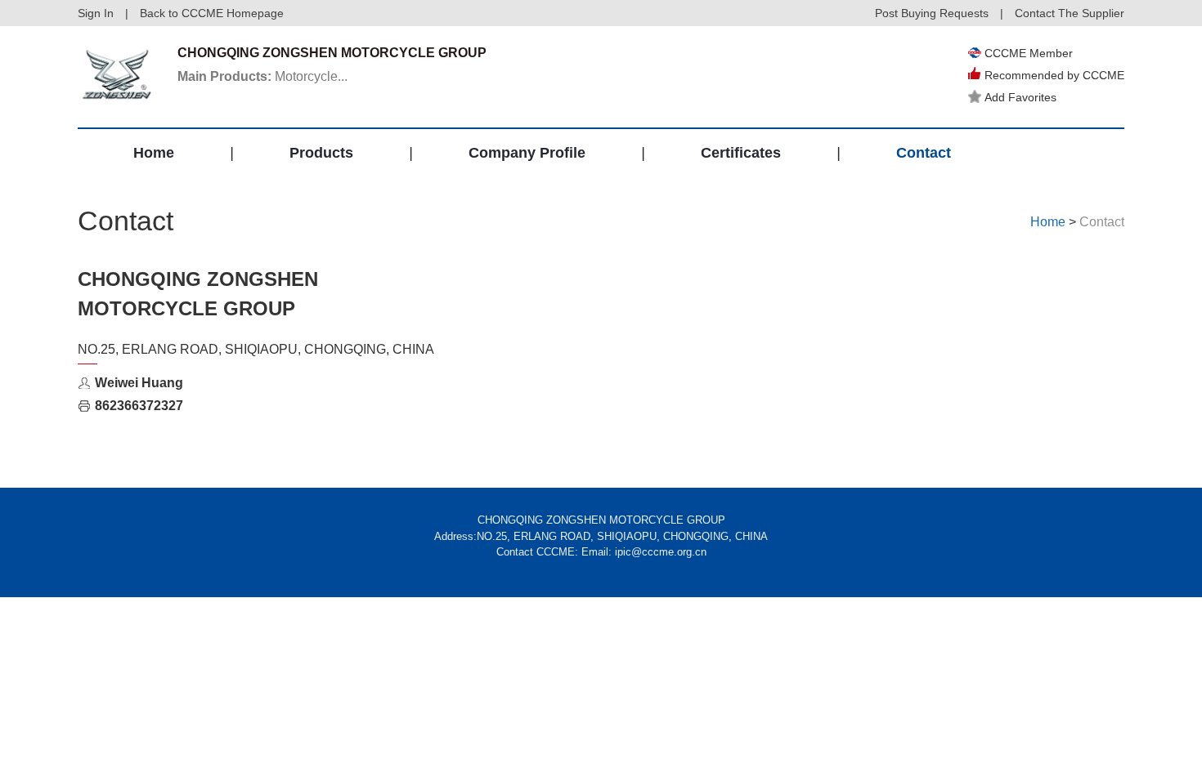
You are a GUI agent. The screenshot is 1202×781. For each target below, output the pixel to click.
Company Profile (527, 153)
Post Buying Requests (932, 13)
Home (153, 153)
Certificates (741, 153)
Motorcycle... (262, 76)
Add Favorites (1020, 97)
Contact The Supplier (1069, 13)
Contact (923, 153)
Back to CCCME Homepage (212, 13)
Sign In (96, 13)
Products (321, 153)
